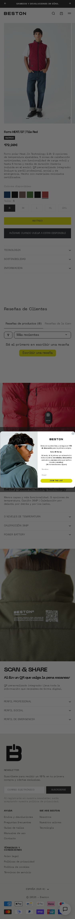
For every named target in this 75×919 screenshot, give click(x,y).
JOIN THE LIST (56, 481)
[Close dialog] (73, 433)
